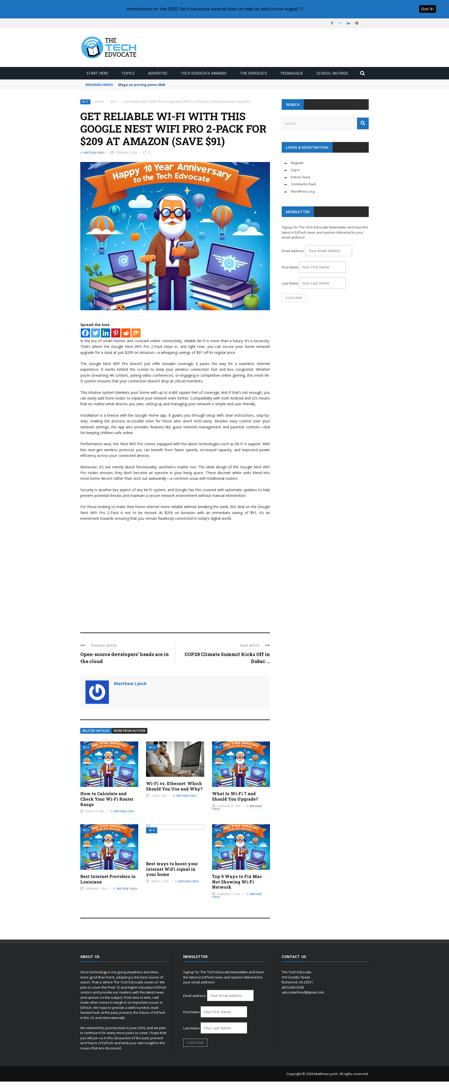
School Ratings (332, 73)
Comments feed (303, 184)
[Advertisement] (175, 585)
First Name (290, 267)
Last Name (290, 283)
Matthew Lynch (94, 152)
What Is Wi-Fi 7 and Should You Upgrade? (235, 796)
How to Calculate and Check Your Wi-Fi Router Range (107, 799)
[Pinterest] (115, 332)
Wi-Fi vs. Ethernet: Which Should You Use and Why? (174, 786)
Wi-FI (85, 102)
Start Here (97, 73)
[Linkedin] (105, 332)
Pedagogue (292, 73)
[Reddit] (125, 332)
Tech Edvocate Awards (204, 73)
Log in (295, 169)
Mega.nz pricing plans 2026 (141, 84)
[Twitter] (95, 332)
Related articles (96, 730)
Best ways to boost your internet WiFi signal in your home (172, 869)
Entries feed (300, 177)
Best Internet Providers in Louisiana (108, 879)
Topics (128, 73)
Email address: (294, 250)
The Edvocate (253, 73)
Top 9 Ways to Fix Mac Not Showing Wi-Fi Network (237, 882)
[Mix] (136, 332)
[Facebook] (85, 332)
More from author (129, 730)
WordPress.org (302, 191)
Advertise (157, 73)
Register (297, 162)
